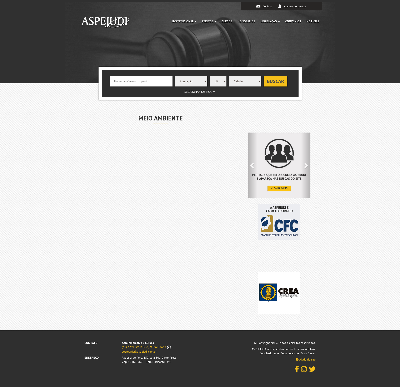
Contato (267, 6)
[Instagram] (304, 369)
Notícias (312, 21)
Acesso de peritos (295, 6)
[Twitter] (312, 369)
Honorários (246, 21)
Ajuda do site (307, 359)
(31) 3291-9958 (132, 347)
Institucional (183, 21)
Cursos (227, 21)
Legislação (269, 21)
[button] (252, 165)
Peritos (208, 21)
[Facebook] (297, 369)
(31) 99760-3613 (155, 347)
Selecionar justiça (197, 92)
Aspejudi (105, 23)
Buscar (275, 81)
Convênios (293, 21)
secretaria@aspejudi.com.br (139, 351)
